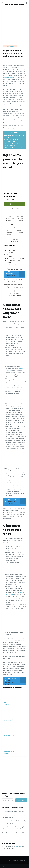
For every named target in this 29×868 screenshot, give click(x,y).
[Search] (2, 3)
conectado (18, 846)
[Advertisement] (14, 36)
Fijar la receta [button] (15, 208)
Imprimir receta (15, 203)
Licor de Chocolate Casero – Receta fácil (14, 811)
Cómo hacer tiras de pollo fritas (13, 147)
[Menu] (26, 3)
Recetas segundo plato (10, 46)
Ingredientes (10, 141)
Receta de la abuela (14, 4)
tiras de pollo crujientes (11, 139)
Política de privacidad (18, 860)
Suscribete (21, 800)
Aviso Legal (7, 860)
